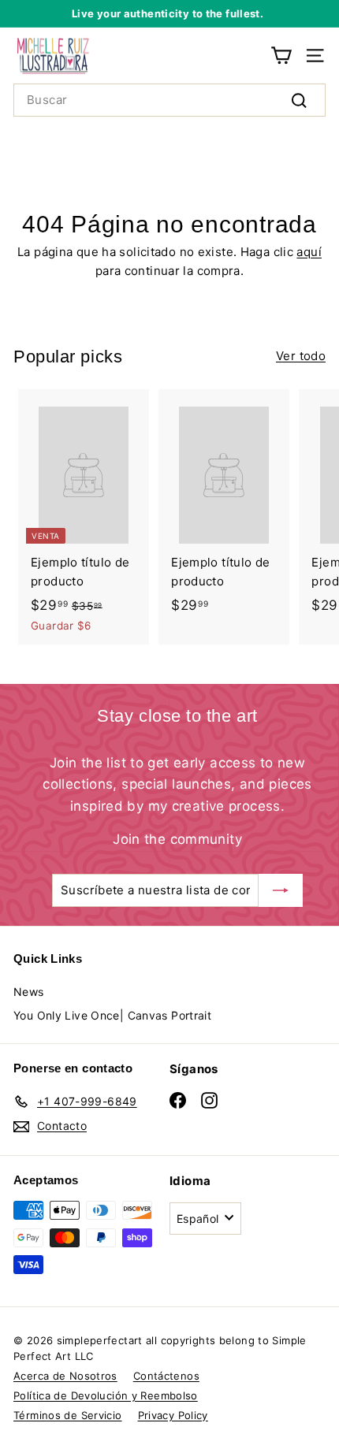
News (28, 991)
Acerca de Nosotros (65, 1375)
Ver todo (301, 355)
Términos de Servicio (67, 1415)
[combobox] (169, 100)
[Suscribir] (281, 890)
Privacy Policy (173, 1415)
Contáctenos (166, 1375)
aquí (309, 251)
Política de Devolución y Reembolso (105, 1395)
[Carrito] (281, 55)
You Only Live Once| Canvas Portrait (112, 1015)
